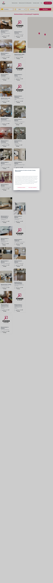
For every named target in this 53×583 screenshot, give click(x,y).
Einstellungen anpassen (21, 187)
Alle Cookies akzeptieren (33, 187)
